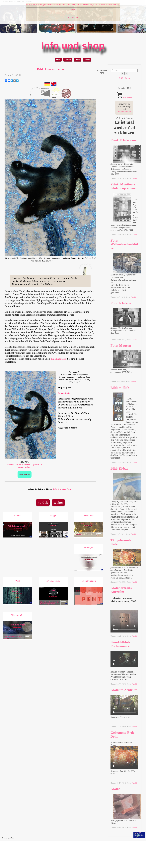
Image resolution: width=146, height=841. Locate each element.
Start (58, 60)
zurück (43, 502)
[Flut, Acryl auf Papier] (57, 32)
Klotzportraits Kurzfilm (121, 590)
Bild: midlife (119, 388)
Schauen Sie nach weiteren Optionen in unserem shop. (24, 465)
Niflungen (88, 547)
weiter (58, 502)
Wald (17, 581)
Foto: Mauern (120, 345)
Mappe (53, 515)
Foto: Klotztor (121, 303)
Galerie (68, 60)
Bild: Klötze (119, 468)
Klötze (115, 789)
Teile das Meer (59, 489)
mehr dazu (73, 17)
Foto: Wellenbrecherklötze (124, 244)
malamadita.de (58, 358)
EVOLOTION (53, 581)
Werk (77, 60)
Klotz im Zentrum (123, 690)
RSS (121, 78)
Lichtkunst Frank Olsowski (17, 2)
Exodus (70, 489)
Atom (127, 78)
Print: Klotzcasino (123, 140)
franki (134, 178)
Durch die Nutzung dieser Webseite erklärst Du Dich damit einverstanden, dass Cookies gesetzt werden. (73, 4)
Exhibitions (89, 515)
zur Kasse (127, 97)
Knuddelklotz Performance (120, 644)
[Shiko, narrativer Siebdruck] (96, 32)
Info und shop (73, 45)
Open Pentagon (89, 581)
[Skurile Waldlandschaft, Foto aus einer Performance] (18, 32)
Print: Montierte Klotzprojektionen (123, 186)
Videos (87, 60)
